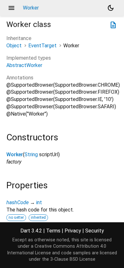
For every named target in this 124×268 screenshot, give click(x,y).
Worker (14, 154)
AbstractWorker (24, 65)
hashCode (17, 202)
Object (14, 46)
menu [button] (11, 8)
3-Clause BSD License (72, 259)
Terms (53, 231)
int (39, 202)
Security (94, 231)
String (31, 154)
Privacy (73, 231)
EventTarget (42, 46)
